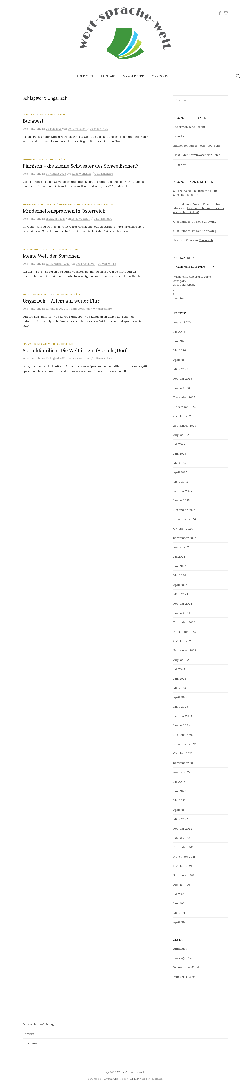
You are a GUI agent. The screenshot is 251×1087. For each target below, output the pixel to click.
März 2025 (180, 481)
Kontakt (108, 76)
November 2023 (184, 631)
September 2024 (184, 538)
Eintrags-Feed (183, 958)
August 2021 (181, 884)
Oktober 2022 (183, 753)
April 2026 (180, 360)
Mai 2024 (179, 575)
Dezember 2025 (184, 397)
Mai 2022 (179, 800)
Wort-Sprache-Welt (131, 1072)
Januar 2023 (181, 725)
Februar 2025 (182, 491)
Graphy (134, 1078)
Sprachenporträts (51, 159)
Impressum (159, 76)
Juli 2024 (179, 556)
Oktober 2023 (183, 641)
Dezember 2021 (184, 847)
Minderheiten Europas (39, 204)
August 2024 (182, 547)
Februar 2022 (182, 828)
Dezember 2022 (184, 734)
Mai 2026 (179, 350)
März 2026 (180, 369)
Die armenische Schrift (189, 127)
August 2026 (182, 322)
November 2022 (184, 744)
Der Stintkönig (206, 221)
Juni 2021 (179, 903)
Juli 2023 (179, 669)
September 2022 (184, 763)
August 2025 (181, 435)
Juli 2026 (179, 331)
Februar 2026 (182, 378)
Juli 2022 (179, 781)
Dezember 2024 (184, 510)
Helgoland (180, 164)
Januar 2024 (181, 613)
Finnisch (29, 159)
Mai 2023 (179, 688)
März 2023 (180, 706)
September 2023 (184, 650)
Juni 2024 (179, 566)
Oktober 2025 (182, 416)
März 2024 (180, 594)
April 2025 (180, 472)
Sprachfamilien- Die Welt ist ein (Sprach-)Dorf (75, 350)
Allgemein (30, 249)
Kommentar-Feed (186, 967)
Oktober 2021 (182, 866)
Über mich (85, 76)
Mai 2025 (179, 463)
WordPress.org (184, 976)
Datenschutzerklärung (38, 1024)
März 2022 (180, 819)
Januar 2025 (181, 500)
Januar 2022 (181, 838)
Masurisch (206, 240)
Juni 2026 (179, 341)
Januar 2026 (181, 388)
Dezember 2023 (184, 622)
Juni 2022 (179, 791)
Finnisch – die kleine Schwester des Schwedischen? (80, 166)
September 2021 (184, 875)
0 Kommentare (99, 128)
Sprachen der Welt (36, 294)
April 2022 (180, 810)
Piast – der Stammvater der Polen (196, 155)
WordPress (111, 1078)
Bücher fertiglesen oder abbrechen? (198, 145)
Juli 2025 (179, 444)
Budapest (29, 114)
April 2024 (180, 585)
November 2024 (184, 519)
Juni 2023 (179, 678)
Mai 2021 (179, 913)
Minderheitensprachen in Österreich (86, 204)
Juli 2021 (178, 894)
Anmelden (180, 948)
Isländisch (180, 136)
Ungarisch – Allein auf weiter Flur (61, 301)
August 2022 (182, 772)
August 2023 (182, 660)
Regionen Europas (52, 114)
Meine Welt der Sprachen (59, 249)
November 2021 (184, 856)
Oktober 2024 (183, 528)
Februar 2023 (182, 716)
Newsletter (133, 76)
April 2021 (180, 922)
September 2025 (184, 425)
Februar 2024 (182, 603)
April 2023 (180, 697)
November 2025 (184, 407)
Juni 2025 (179, 453)
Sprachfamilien (64, 344)
